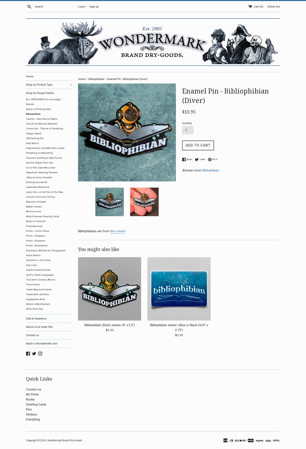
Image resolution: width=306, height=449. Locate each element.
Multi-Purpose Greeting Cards (42, 216)
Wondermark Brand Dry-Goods (64, 440)
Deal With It (32, 143)
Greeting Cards (36, 404)
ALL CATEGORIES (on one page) (43, 99)
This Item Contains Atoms (40, 279)
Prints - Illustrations (37, 245)
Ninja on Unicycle (36, 221)
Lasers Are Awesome (37, 187)
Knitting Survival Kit (36, 182)
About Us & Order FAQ (39, 326)
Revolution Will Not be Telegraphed (45, 250)
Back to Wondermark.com (41, 343)
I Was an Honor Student (39, 177)
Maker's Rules (34, 206)
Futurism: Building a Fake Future (44, 158)
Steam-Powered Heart (38, 270)
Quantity (187, 123)
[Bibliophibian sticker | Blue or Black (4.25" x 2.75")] (178, 288)
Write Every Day (34, 309)
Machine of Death (36, 202)
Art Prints (32, 394)
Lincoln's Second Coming (40, 197)
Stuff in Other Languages (40, 275)
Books (30, 399)
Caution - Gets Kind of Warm (41, 119)
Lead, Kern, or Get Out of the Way (44, 192)
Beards (30, 104)
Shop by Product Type (49, 84)
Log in (82, 6)
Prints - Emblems (35, 240)
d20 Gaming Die (35, 138)
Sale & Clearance (36, 318)
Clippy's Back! (33, 133)
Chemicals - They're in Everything (44, 128)
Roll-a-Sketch (33, 255)
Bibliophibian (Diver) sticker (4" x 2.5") (110, 325)
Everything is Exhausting (39, 153)
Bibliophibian (33, 114)
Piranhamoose (34, 226)
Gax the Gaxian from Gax (39, 162)
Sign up (94, 6)
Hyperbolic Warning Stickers (42, 172)
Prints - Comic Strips (37, 231)
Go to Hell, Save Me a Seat (40, 167)
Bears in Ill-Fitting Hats (38, 109)
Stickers (31, 414)
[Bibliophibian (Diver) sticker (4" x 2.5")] (109, 288)
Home (29, 76)
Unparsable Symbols (37, 294)
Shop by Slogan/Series (48, 93)
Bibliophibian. (211, 170)
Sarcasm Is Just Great (38, 260)
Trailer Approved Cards (38, 289)
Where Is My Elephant (38, 304)
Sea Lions (31, 265)
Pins (29, 409)
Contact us (32, 335)
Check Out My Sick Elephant (41, 123)
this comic (117, 231)
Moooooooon (33, 211)
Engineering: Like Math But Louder (45, 148)
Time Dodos (33, 284)
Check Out (273, 6)
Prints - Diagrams (35, 235)
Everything (33, 419)
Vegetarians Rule (35, 299)
